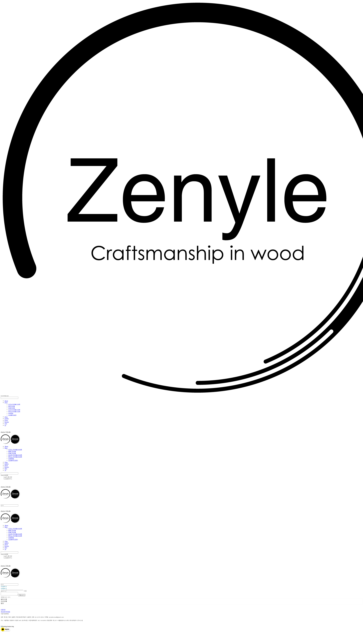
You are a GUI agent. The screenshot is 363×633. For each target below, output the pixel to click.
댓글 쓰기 (21, 595)
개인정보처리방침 (5, 611)
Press (6, 420)
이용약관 (3, 609)
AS (5, 425)
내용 (25, 591)
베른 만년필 (11, 406)
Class (6, 417)
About (6, 401)
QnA (6, 423)
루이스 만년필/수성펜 (14, 411)
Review (7, 422)
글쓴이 (3, 591)
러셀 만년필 (11, 408)
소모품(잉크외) (12, 415)
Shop (6, 402)
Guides (7, 418)
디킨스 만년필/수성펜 (14, 404)
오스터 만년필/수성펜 (14, 410)
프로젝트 (10, 413)
